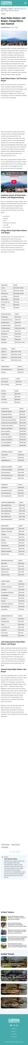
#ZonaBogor (5, 847)
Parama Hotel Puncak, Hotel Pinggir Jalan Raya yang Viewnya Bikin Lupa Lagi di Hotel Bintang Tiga (17, 938)
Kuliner (11, 9)
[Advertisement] (14, 115)
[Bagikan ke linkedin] (19, 852)
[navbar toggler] (25, 3)
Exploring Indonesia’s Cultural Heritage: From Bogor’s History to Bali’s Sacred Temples (17, 918)
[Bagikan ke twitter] (11, 852)
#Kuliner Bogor (16, 844)
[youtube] (11, 1025)
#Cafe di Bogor (5, 844)
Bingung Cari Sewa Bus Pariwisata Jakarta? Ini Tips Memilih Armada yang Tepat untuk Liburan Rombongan (17, 931)
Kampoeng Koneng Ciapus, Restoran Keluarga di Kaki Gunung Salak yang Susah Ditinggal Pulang (17, 945)
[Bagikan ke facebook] (13, 852)
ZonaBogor (4, 9)
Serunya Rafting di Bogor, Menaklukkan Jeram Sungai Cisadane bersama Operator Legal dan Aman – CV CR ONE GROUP (17, 924)
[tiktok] (17, 1025)
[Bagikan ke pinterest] (16, 852)
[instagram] (14, 1025)
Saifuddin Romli (5, 27)
